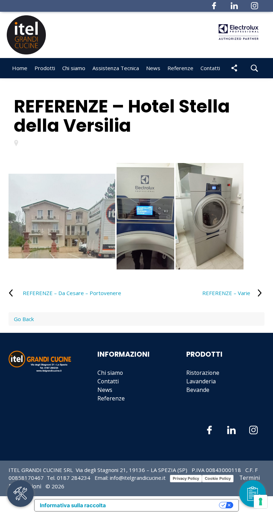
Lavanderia (201, 381)
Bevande (197, 390)
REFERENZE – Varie (226, 293)
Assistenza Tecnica (115, 68)
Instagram (254, 6)
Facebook (214, 6)
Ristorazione (202, 373)
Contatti (210, 68)
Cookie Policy (218, 478)
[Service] (20, 493)
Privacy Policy (186, 478)
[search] (254, 68)
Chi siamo (73, 68)
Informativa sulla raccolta (73, 505)
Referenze (180, 68)
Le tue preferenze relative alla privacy (166, 505)
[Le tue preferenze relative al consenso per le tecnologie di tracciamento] (260, 501)
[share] (234, 68)
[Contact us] (252, 493)
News (104, 390)
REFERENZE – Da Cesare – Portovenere (72, 293)
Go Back (24, 318)
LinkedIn (234, 6)
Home (19, 68)
